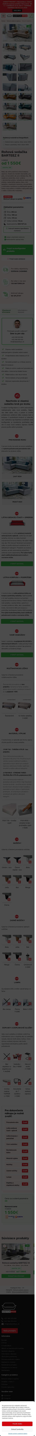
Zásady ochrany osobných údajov (17, 1433)
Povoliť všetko (17, 1424)
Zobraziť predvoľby (17, 1429)
